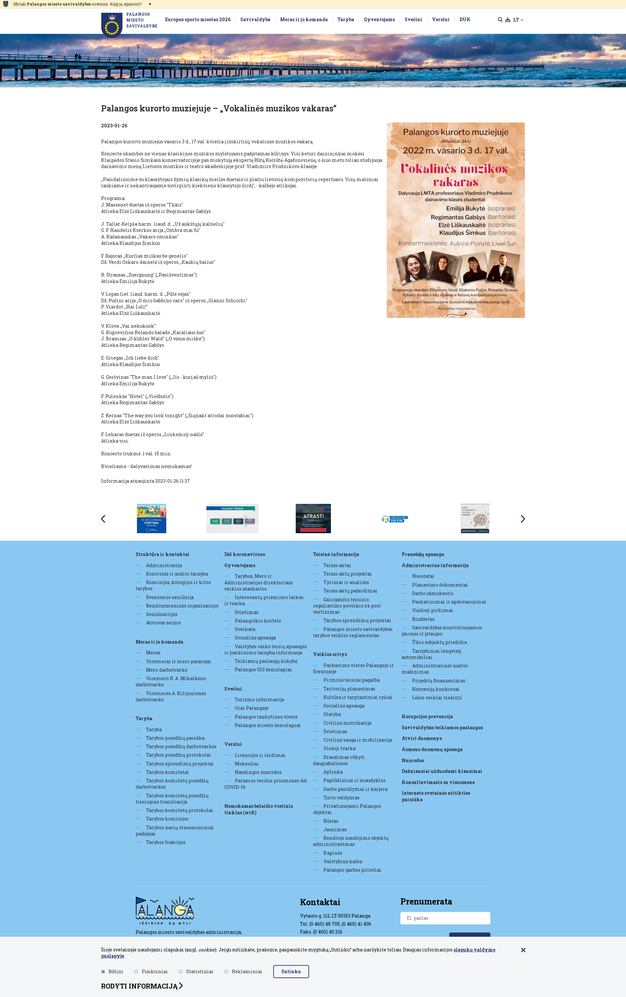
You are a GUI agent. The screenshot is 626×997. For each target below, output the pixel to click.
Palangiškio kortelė (258, 621)
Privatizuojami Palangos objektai (347, 809)
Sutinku (291, 971)
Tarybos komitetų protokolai (179, 810)
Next (522, 518)
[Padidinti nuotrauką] (456, 220)
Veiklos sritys (330, 654)
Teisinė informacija (336, 554)
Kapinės (332, 853)
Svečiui (233, 689)
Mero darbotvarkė (166, 670)
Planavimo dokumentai (440, 585)
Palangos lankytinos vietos (266, 717)
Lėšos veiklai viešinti (437, 697)
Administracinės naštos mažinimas (435, 668)
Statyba (332, 714)
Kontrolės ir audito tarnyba (177, 574)
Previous (103, 518)
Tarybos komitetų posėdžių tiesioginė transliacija (172, 798)
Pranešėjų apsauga (423, 554)
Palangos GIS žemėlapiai (263, 669)
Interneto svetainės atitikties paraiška (436, 796)
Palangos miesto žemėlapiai (268, 725)
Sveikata (245, 629)
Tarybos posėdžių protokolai (178, 755)
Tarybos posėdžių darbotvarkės (181, 746)
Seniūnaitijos (161, 614)
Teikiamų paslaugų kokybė (266, 661)
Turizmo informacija (259, 699)
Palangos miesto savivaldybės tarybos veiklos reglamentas (353, 632)
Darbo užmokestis (433, 593)
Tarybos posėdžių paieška (175, 738)
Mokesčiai (247, 764)
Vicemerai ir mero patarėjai (178, 661)
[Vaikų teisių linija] (394, 518)
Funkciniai (155, 971)
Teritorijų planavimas (349, 689)
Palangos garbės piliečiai (352, 870)
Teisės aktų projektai (347, 574)
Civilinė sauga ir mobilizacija (357, 740)
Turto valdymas (341, 797)
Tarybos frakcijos (166, 842)
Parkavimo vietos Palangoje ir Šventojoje (353, 668)
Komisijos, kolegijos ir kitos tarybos (173, 585)
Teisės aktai (337, 565)
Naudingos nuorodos (258, 772)
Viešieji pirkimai (432, 610)
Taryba (144, 718)
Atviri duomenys (422, 738)
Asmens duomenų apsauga (432, 749)
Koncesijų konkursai (436, 689)
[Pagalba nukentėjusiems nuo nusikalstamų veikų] (232, 518)
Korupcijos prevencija (427, 716)
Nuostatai (423, 576)
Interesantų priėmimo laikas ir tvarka (264, 600)
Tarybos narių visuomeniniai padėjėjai (175, 830)
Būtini (116, 971)
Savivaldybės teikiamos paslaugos (442, 727)
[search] (500, 19)
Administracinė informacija (435, 565)
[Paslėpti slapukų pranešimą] (523, 950)
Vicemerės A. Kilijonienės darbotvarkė (171, 696)
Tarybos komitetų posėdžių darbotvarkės (172, 783)
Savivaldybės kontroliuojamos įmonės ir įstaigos (442, 630)
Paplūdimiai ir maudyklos (354, 780)
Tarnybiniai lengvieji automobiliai (432, 654)
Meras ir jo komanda (159, 642)
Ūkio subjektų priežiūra (439, 642)
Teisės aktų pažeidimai (350, 591)
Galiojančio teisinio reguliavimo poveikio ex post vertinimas (347, 605)
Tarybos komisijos (167, 819)
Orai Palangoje (252, 708)
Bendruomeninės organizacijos (182, 606)
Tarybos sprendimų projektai (180, 764)
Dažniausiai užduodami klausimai (442, 771)
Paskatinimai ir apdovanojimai (449, 602)
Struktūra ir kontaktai (162, 554)
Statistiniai (200, 971)
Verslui (233, 744)
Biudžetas (423, 619)
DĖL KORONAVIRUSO (244, 554)
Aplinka (333, 772)
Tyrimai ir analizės (346, 582)
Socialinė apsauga (255, 637)
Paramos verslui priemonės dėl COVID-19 (265, 783)
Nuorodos (413, 760)
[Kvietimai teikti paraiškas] (151, 518)
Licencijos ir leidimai (260, 755)
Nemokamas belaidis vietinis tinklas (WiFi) (258, 809)
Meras (153, 652)
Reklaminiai (247, 971)
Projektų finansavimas (438, 680)
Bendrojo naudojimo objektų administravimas (351, 841)
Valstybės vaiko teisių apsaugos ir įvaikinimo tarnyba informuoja (265, 649)
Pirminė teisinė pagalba (351, 680)
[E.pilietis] (475, 518)
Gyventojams (239, 565)
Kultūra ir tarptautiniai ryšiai (358, 697)
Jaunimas (335, 829)
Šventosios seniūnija (170, 597)
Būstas (330, 821)
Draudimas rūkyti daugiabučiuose (339, 760)
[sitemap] (507, 19)
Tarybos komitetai (167, 772)
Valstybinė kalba (342, 861)
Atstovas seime (163, 623)
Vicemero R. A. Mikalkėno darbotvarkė (171, 681)
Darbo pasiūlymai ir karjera (355, 789)
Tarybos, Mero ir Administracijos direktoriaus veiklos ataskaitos (258, 582)
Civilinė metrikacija (347, 723)
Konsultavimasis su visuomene (438, 782)
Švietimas (247, 612)
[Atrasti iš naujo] (313, 518)
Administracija (164, 565)
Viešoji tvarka (339, 748)
